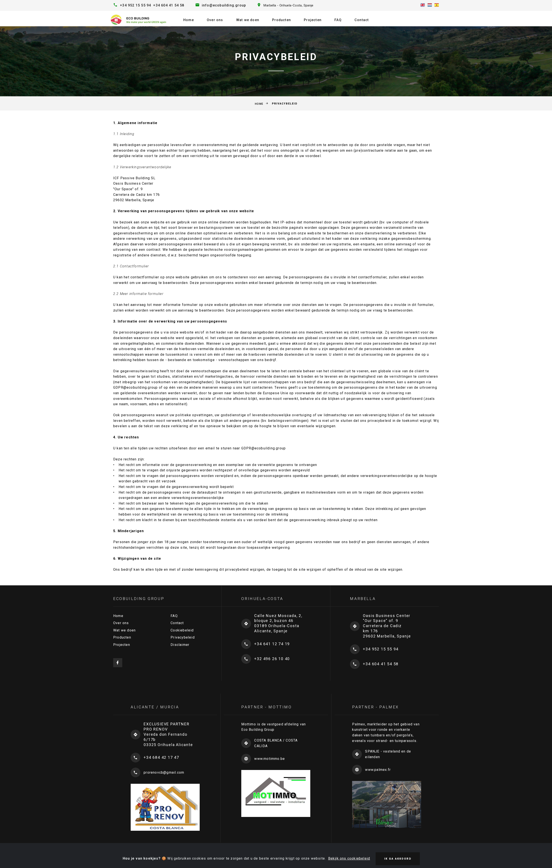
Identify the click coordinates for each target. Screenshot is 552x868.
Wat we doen (247, 20)
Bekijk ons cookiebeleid (349, 858)
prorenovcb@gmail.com (164, 772)
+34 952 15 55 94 (135, 5)
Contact (361, 20)
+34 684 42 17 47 (161, 757)
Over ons (215, 20)
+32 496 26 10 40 (272, 658)
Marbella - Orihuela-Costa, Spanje (288, 5)
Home (188, 20)
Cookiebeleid (182, 630)
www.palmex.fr (378, 770)
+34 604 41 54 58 (168, 5)
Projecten (312, 20)
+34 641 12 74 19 (272, 644)
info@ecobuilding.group (224, 5)
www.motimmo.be (269, 759)
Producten (281, 20)
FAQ (338, 20)
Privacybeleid (183, 637)
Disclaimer (180, 645)
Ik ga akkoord (397, 858)
